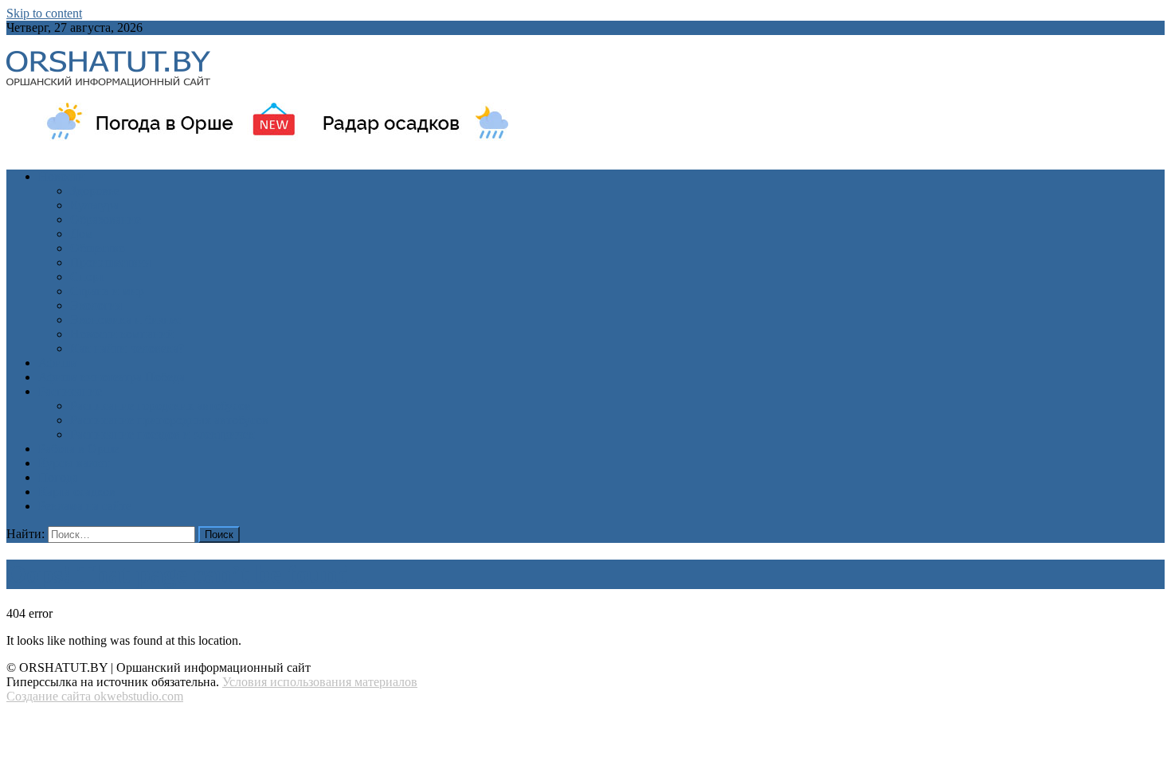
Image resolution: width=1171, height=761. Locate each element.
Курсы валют (74, 463)
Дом (81, 233)
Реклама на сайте (84, 506)
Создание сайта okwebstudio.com (94, 696)
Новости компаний (122, 334)
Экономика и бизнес (126, 319)
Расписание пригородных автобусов (169, 420)
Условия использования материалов (319, 682)
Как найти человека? (127, 348)
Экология (96, 305)
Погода (58, 477)
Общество (97, 248)
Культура (94, 205)
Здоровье (94, 190)
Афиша (57, 362)
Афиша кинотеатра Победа (111, 377)
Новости (61, 176)
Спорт (87, 276)
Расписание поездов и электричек (162, 434)
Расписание (70, 391)
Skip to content (44, 13)
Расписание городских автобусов (160, 405)
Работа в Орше (78, 448)
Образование (105, 219)
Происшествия (110, 262)
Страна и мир (107, 291)
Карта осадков (77, 491)
